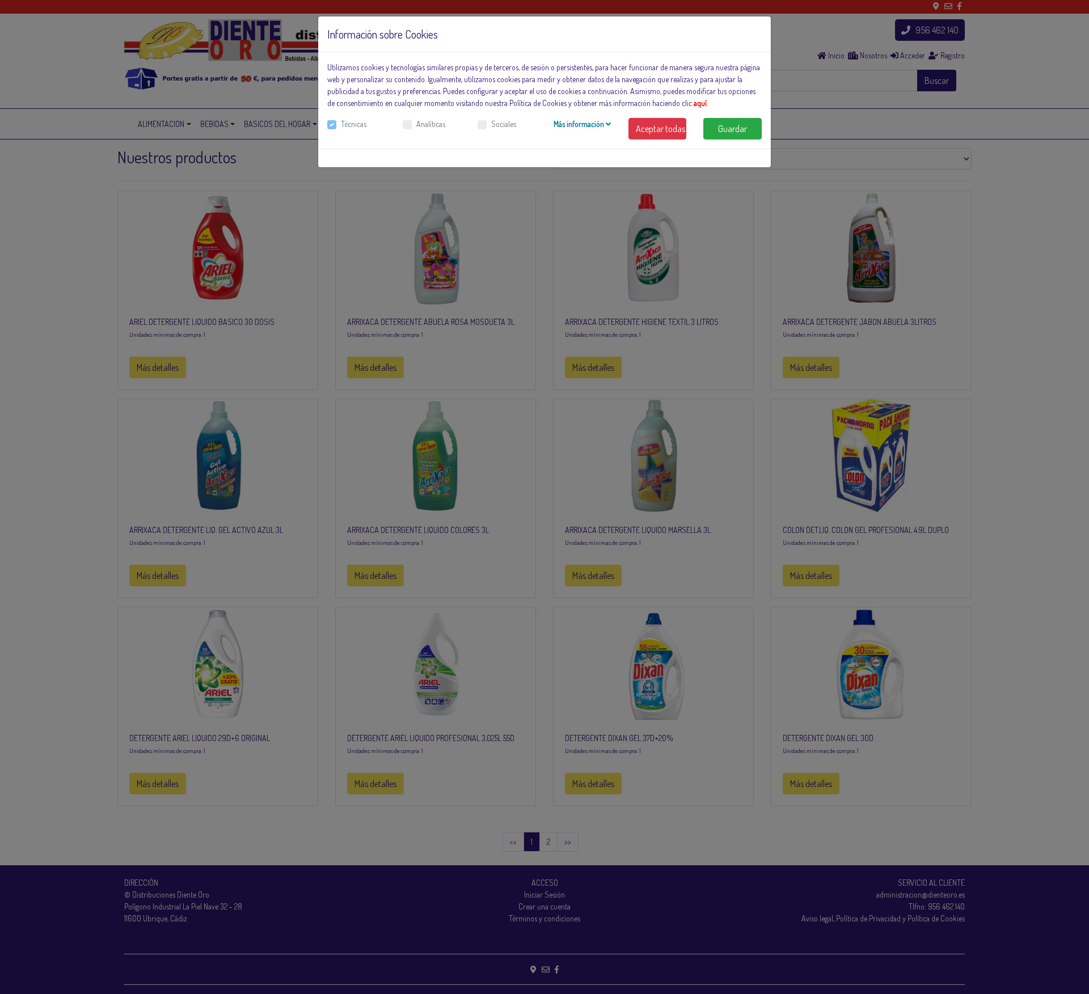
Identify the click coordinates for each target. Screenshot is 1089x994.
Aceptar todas (660, 128)
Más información (580, 124)
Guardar (732, 128)
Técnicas (353, 124)
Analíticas (430, 124)
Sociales (503, 124)
